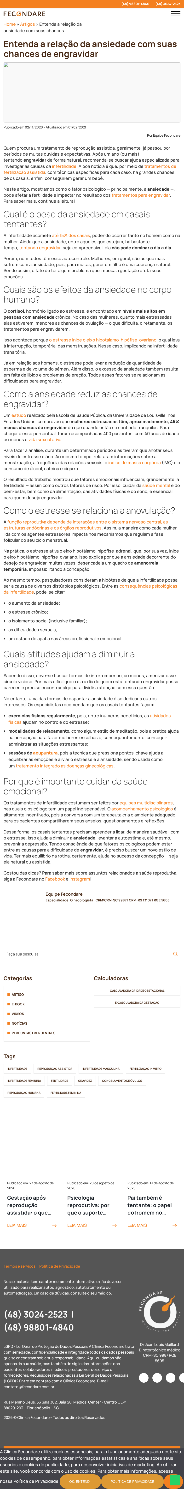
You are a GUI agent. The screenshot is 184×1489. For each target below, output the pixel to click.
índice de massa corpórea (134, 462)
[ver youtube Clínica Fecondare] (22, 4)
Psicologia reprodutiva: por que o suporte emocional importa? (88, 1205)
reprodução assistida (54, 1069)
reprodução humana (23, 1093)
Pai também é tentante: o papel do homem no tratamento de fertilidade (149, 1205)
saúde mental (156, 485)
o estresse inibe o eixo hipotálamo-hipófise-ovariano (102, 340)
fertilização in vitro (145, 1069)
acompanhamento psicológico (142, 809)
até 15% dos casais (71, 235)
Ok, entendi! (80, 1481)
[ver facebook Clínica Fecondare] (13, 4)
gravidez (85, 1081)
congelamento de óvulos (122, 1081)
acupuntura (45, 753)
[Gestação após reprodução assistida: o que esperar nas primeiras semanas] (32, 1147)
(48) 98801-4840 (135, 3)
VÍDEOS (18, 1013)
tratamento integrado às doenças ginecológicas (65, 766)
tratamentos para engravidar (141, 195)
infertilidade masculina (101, 1069)
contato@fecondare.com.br (29, 1386)
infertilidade (64, 166)
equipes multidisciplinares (146, 803)
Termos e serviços (19, 1266)
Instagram (79, 879)
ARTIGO (18, 994)
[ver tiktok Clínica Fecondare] (30, 4)
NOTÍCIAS (19, 1023)
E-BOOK (18, 1004)
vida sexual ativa (45, 439)
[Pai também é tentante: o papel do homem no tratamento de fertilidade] (152, 1147)
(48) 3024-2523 (167, 3)
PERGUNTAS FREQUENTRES (33, 1033)
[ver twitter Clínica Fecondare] (39, 4)
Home (10, 24)
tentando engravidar (40, 247)
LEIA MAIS (17, 1225)
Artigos (27, 24)
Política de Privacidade (59, 1266)
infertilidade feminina (24, 1081)
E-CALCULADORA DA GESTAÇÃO (137, 1003)
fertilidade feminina (66, 1093)
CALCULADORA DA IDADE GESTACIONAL (137, 991)
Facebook (55, 879)
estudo (19, 415)
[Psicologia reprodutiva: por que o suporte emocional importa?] (92, 1147)
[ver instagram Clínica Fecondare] (5, 4)
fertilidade (59, 1081)
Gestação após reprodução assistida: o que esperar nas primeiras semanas (31, 1205)
